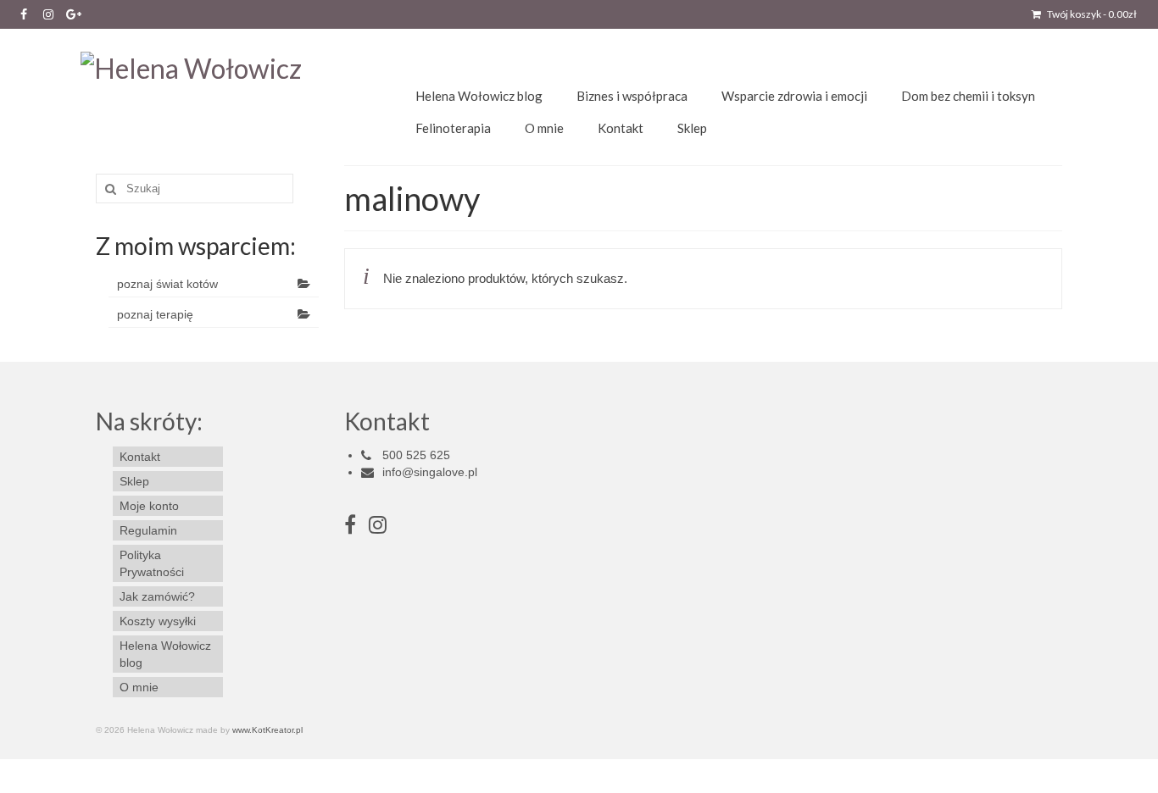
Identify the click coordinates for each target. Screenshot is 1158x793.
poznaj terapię (155, 314)
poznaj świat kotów (167, 284)
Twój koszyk (1091, 14)
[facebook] (356, 528)
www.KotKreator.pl (267, 730)
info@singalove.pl (429, 472)
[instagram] (378, 528)
